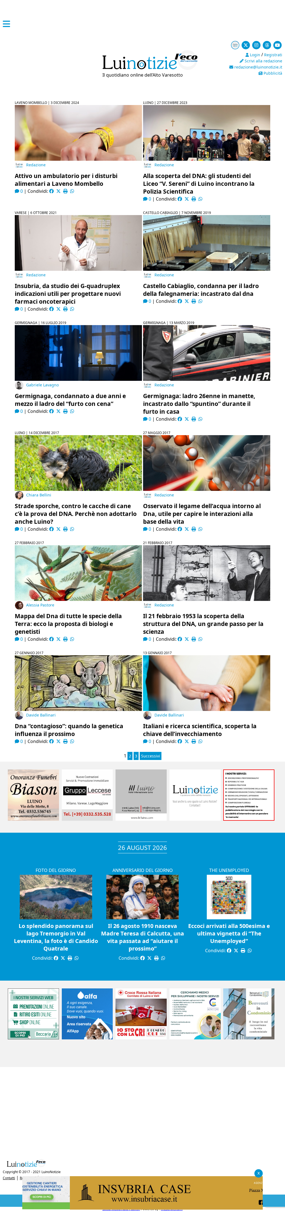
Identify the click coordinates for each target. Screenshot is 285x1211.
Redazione (36, 164)
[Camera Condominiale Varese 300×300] (248, 1038)
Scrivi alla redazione (263, 61)
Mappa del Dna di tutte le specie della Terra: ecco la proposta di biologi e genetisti (68, 623)
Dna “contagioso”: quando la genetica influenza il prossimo (69, 730)
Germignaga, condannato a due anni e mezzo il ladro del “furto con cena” (70, 400)
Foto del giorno (56, 870)
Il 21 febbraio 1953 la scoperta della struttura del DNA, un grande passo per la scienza (203, 623)
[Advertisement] (142, 1112)
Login (254, 54)
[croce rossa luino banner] (141, 1038)
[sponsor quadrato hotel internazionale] (141, 819)
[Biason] (33, 819)
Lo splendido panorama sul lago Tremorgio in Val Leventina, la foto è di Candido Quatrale (56, 937)
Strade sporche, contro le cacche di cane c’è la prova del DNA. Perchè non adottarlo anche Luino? (76, 513)
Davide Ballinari (41, 715)
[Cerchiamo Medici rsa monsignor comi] (195, 1038)
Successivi (150, 756)
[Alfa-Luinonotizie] (87, 1038)
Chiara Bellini (38, 495)
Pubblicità (272, 73)
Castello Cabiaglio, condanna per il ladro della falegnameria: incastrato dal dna (201, 290)
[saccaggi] (248, 819)
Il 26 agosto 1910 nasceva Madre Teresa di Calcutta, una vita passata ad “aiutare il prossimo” (142, 937)
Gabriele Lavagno (42, 385)
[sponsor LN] (195, 819)
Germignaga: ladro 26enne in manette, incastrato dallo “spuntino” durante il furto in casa (199, 403)
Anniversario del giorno (142, 870)
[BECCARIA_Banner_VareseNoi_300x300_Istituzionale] (33, 1038)
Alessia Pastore (40, 605)
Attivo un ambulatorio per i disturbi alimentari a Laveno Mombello (66, 179)
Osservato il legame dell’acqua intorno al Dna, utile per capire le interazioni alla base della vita (202, 513)
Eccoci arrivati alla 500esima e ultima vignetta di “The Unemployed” (229, 933)
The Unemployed (229, 870)
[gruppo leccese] (87, 819)
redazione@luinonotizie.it (257, 67)
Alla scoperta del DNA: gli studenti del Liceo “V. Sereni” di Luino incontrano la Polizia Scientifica (199, 183)
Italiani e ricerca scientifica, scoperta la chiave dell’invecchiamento (200, 730)
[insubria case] (142, 1208)
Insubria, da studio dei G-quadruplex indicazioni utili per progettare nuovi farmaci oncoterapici (68, 293)
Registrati (273, 54)
